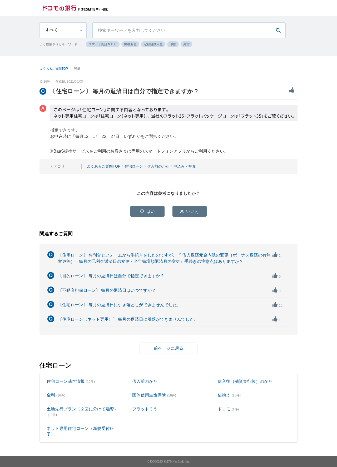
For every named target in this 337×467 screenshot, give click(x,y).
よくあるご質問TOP (53, 69)
